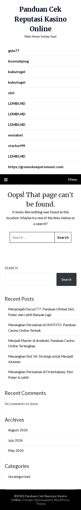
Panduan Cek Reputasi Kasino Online (40, 19)
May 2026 (16, 450)
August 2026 (18, 430)
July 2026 (15, 440)
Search (11, 268)
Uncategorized (19, 476)
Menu (72, 179)
